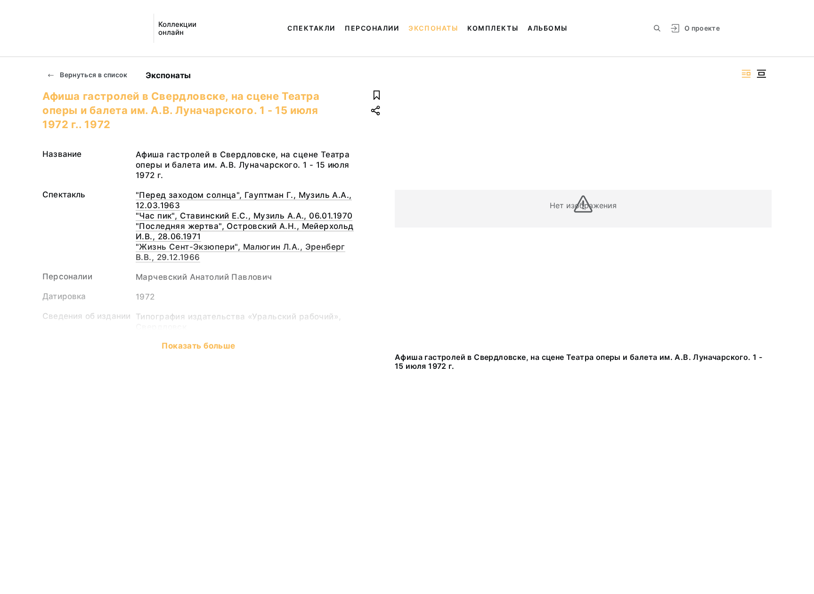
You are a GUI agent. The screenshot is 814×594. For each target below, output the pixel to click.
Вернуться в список (93, 75)
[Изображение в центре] (761, 73)
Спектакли (311, 28)
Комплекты (492, 28)
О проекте (702, 28)
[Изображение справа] (746, 73)
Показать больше (198, 345)
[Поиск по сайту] (657, 28)
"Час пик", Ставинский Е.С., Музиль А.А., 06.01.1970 (244, 215)
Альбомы (548, 28)
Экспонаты (433, 28)
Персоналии (372, 28)
